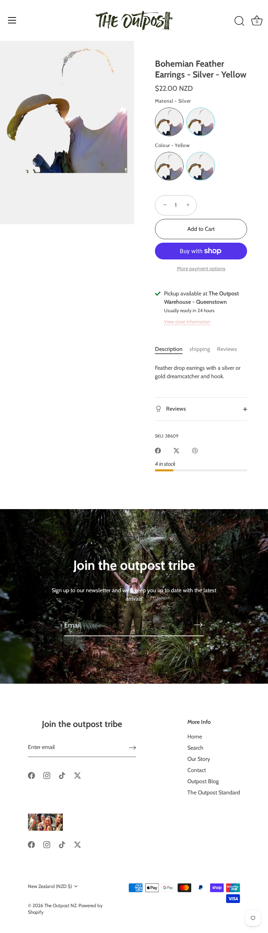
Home (194, 736)
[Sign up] (132, 747)
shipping (199, 349)
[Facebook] (31, 775)
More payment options (201, 268)
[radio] (169, 122)
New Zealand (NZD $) (50, 886)
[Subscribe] (198, 625)
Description (169, 349)
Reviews (227, 349)
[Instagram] (46, 775)
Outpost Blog (203, 781)
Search (195, 747)
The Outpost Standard (213, 792)
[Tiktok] (62, 775)
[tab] (172, 349)
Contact (196, 770)
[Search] (239, 21)
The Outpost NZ (60, 905)
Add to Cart (201, 229)
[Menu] (12, 20)
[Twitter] (77, 775)
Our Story (198, 759)
